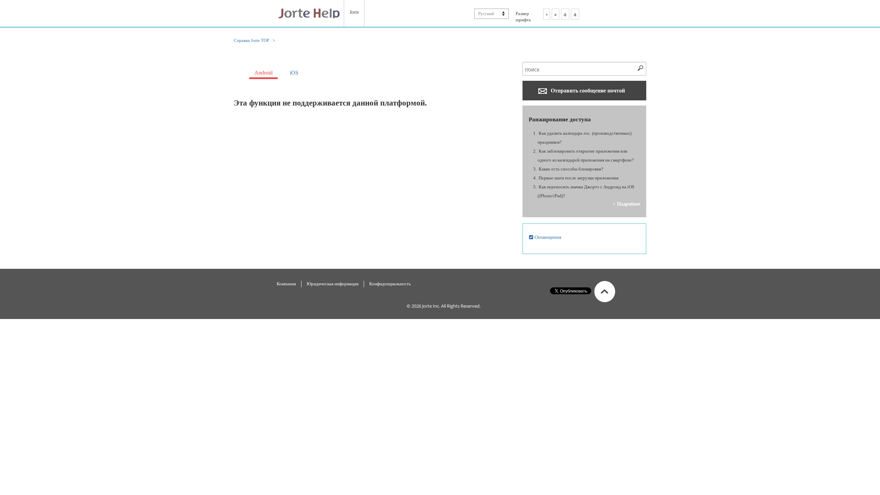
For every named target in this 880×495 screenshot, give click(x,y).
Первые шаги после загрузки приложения (578, 177)
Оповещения (547, 237)
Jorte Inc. (431, 306)
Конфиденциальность (390, 283)
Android (263, 73)
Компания (286, 283)
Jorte (354, 12)
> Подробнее (626, 204)
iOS (294, 73)
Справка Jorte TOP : (253, 40)
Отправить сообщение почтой (587, 91)
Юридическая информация (333, 283)
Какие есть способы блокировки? (571, 169)
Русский (486, 13)
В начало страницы (604, 291)
